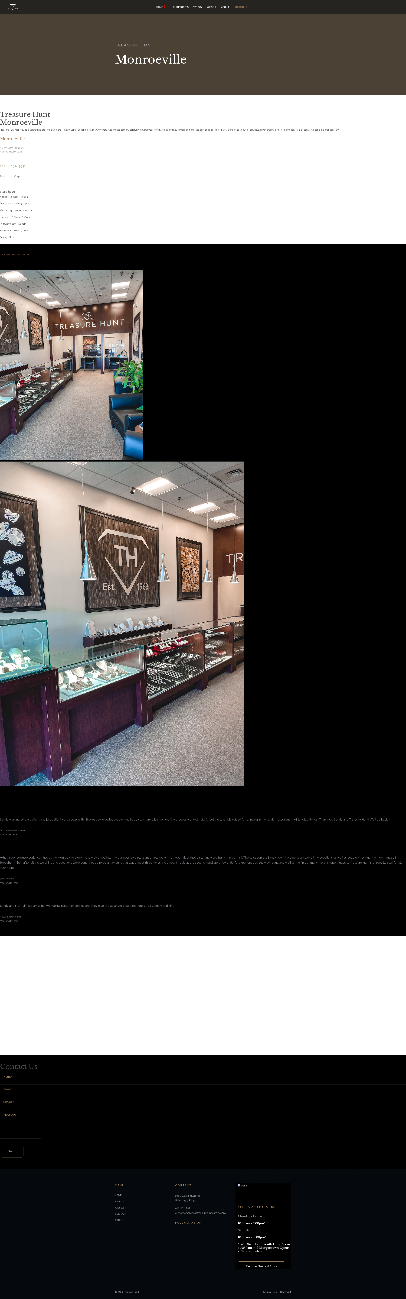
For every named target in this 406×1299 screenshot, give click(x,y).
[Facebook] (176, 1232)
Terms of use (270, 1292)
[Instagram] (183, 1232)
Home (159, 7)
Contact (120, 1214)
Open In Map (10, 176)
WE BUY (197, 7)
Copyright (285, 1292)
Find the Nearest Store (261, 1266)
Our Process (181, 7)
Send (11, 1151)
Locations (240, 7)
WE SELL (211, 7)
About (225, 7)
